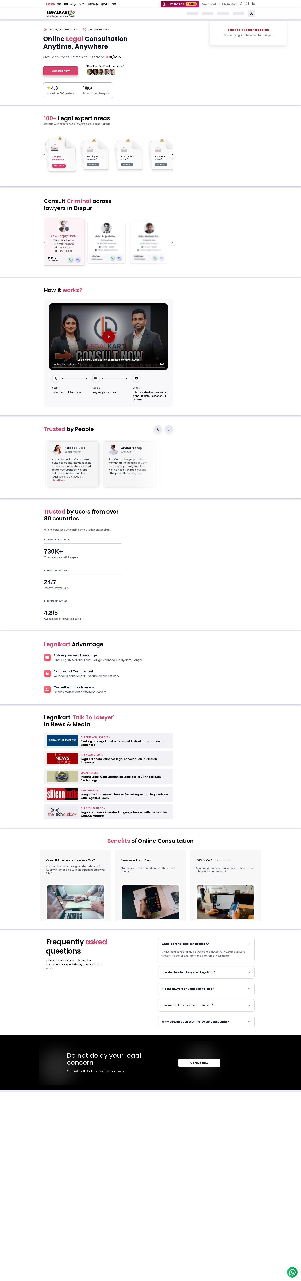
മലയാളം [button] (93, 4)
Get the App (182, 4)
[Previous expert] (44, 242)
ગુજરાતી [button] (105, 4)
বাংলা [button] (66, 4)
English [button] (50, 4)
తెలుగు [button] (82, 4)
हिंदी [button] (59, 4)
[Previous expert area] (44, 154)
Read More (59, 480)
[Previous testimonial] (158, 429)
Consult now (61, 71)
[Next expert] (172, 242)
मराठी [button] (114, 4)
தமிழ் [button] (73, 4)
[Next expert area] (172, 154)
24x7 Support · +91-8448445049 (219, 4)
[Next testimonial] (169, 429)
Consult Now (199, 1063)
